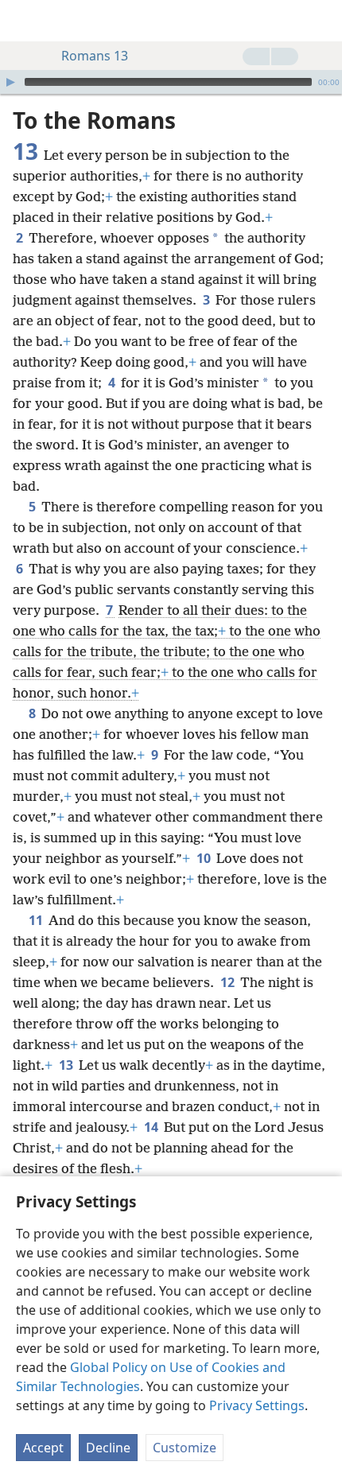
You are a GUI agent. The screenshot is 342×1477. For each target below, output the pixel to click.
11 (37, 920)
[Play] (10, 82)
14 (152, 1127)
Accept (43, 1447)
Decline (108, 1447)
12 (228, 982)
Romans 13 (94, 55)
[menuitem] (24, 20)
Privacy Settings (257, 1405)
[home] (24, 20)
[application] (171, 82)
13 (67, 1065)
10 (204, 858)
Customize (184, 1447)
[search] (322, 20)
